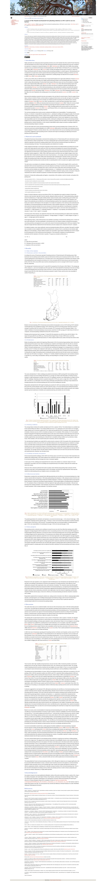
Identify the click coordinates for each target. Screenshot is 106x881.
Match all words (85, 20)
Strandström (47, 90)
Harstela (61, 103)
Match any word (85, 19)
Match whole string (85, 21)
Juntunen (77, 78)
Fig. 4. (26, 576)
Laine (33, 729)
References (13, 24)
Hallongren (53, 83)
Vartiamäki (52, 128)
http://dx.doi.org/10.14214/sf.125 (69, 849)
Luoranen (64, 92)
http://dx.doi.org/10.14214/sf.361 (43, 838)
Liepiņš (51, 627)
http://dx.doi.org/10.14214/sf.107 (47, 844)
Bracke (26, 624)
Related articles (84, 40)
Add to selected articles (76, 16)
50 (77, 24)
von (25, 69)
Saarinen (46, 106)
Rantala (75, 74)
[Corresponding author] (30, 18)
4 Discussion (13, 22)
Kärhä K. (29, 24)
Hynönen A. (33, 24)
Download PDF (43, 54)
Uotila (35, 103)
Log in (82, 28)
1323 (37, 16)
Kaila (48, 66)
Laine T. (26, 24)
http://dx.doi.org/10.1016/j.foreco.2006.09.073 (58, 841)
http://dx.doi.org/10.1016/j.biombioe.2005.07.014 (42, 859)
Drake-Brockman (74, 626)
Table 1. (35, 276)
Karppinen (31, 101)
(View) (30, 48)
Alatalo (44, 83)
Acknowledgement (15, 23)
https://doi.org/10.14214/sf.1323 (37, 25)
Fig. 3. (26, 513)
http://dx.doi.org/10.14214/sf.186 (30, 855)
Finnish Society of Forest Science (55, 880)
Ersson (44, 69)
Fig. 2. (27, 420)
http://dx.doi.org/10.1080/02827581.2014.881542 (52, 818)
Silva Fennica (27, 16)
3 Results (12, 21)
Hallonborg (54, 66)
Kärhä (50, 640)
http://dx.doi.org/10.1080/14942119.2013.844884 (34, 832)
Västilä (54, 679)
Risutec (32, 624)
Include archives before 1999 (87, 22)
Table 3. (36, 643)
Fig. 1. (31, 322)
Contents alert (83, 32)
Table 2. (35, 360)
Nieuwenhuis (34, 627)
